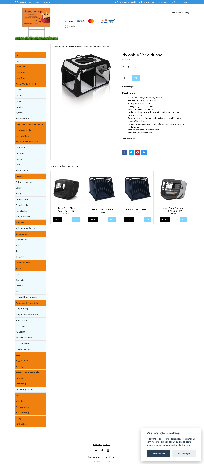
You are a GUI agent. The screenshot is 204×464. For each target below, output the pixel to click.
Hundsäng (20, 107)
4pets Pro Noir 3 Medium (138, 209)
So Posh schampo (24, 337)
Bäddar (19, 95)
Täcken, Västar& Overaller (28, 372)
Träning (19, 366)
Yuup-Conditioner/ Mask (27, 314)
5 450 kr (102, 212)
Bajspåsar (20, 78)
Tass (18, 251)
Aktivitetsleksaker (24, 182)
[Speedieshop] (36, 23)
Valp (18, 395)
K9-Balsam (21, 331)
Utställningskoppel (24, 389)
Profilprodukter (23, 262)
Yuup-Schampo (23, 308)
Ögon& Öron (21, 257)
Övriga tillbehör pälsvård (27, 297)
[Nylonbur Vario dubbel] (86, 81)
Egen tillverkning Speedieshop (29, 124)
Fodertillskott (22, 239)
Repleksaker (21, 210)
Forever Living (22, 412)
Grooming (20, 280)
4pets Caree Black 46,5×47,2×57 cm (66, 209)
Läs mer (57, 219)
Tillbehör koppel (23, 170)
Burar (18, 89)
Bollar (18, 187)
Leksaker (20, 176)
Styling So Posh (23, 349)
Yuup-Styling (21, 320)
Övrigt (18, 418)
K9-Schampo (21, 326)
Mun (18, 245)
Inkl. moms (177, 12)
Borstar (19, 274)
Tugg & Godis (22, 360)
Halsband (20, 147)
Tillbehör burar (22, 118)
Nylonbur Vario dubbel (99, 47)
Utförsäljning (22, 424)
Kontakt (106, 444)
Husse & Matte (22, 135)
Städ (18, 355)
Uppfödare (21, 378)
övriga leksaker (23, 216)
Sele (18, 164)
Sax (17, 291)
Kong (18, 193)
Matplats (20, 222)
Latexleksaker (22, 199)
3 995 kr (66, 213)
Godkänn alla (158, 453)
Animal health (22, 72)
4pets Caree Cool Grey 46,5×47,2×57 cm (174, 209)
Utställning (21, 383)
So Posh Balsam (23, 343)
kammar (19, 285)
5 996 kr (138, 212)
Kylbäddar (20, 112)
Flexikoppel (21, 153)
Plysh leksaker (22, 205)
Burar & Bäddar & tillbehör (70, 47)
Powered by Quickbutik (102, 461)
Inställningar (184, 453)
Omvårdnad (21, 234)
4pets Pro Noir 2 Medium (102, 209)
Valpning (20, 401)
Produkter (20, 66)
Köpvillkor (20, 61)
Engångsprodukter (24, 130)
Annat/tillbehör (23, 406)
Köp (136, 77)
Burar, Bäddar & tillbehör (27, 84)
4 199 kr (174, 213)
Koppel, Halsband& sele (27, 141)
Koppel (19, 159)
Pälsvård (20, 268)
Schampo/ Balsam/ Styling (28, 303)
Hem (18, 55)
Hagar (19, 101)
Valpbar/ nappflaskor (26, 228)
